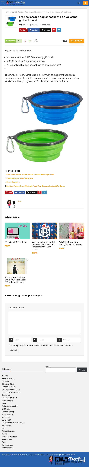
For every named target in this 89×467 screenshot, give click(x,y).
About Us (37, 455)
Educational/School (9, 398)
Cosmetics (6, 395)
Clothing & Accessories (11, 390)
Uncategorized (7, 445)
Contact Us (55, 455)
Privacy (43, 455)
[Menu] (3, 3)
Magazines (6, 417)
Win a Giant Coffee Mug (15, 242)
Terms (49, 455)
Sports (4, 434)
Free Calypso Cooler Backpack (19, 178)
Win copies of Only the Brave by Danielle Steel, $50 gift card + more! (15, 279)
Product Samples (8, 431)
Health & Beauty (8, 412)
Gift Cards (6, 409)
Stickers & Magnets (9, 437)
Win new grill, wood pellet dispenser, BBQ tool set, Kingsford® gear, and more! (43, 245)
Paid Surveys (6, 426)
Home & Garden (17, 12)
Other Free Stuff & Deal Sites (13, 423)
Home (7, 12)
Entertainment (7, 401)
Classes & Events (8, 387)
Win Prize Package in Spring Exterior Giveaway (70, 243)
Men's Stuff (6, 420)
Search (48, 366)
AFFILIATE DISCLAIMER (67, 455)
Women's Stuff (7, 448)
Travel (4, 442)
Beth (23, 25)
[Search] (79, 3)
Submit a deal (85, 3)
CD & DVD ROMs (8, 384)
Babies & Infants (8, 378)
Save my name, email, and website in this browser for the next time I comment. (42, 346)
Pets (3, 428)
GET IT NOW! (76, 41)
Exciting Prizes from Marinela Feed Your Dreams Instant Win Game (35, 186)
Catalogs (5, 381)
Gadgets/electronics (9, 406)
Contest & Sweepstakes (11, 392)
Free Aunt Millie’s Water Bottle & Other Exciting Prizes (30, 174)
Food (4, 403)
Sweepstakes (7, 439)
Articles (5, 376)
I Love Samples (13, 182)
